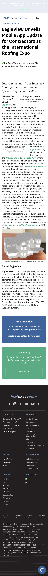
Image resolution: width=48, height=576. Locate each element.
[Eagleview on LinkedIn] (26, 404)
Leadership (7, 479)
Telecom (28, 428)
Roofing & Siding (31, 419)
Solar (27, 439)
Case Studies (8, 495)
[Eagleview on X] (21, 404)
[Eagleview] (15, 18)
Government (30, 422)
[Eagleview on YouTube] (33, 404)
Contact (6, 504)
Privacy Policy (6, 516)
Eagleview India (31, 462)
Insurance (29, 442)
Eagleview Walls (9, 428)
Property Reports (9, 432)
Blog (4, 482)
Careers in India (31, 469)
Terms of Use (19, 516)
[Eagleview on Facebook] (9, 404)
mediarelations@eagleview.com (24, 336)
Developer (7, 462)
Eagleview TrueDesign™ (12, 425)
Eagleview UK (30, 465)
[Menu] (43, 18)
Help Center (7, 459)
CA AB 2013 (29, 516)
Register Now (24, 9)
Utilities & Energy (32, 425)
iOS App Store (12, 158)
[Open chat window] (42, 570)
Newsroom (7, 488)
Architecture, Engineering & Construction (30, 434)
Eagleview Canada (32, 459)
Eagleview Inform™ (10, 422)
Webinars (6, 492)
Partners (6, 498)
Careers (6, 501)
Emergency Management (35, 445)
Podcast (6, 485)
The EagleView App (37, 148)
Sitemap (42, 515)
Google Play (30, 158)
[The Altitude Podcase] (38, 404)
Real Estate (29, 449)
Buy (37, 18)
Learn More (24, 371)
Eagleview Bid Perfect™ (12, 419)
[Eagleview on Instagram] (15, 404)
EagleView (7, 105)
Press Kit (6, 465)
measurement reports (35, 166)
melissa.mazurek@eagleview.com (21, 225)
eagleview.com (20, 305)
